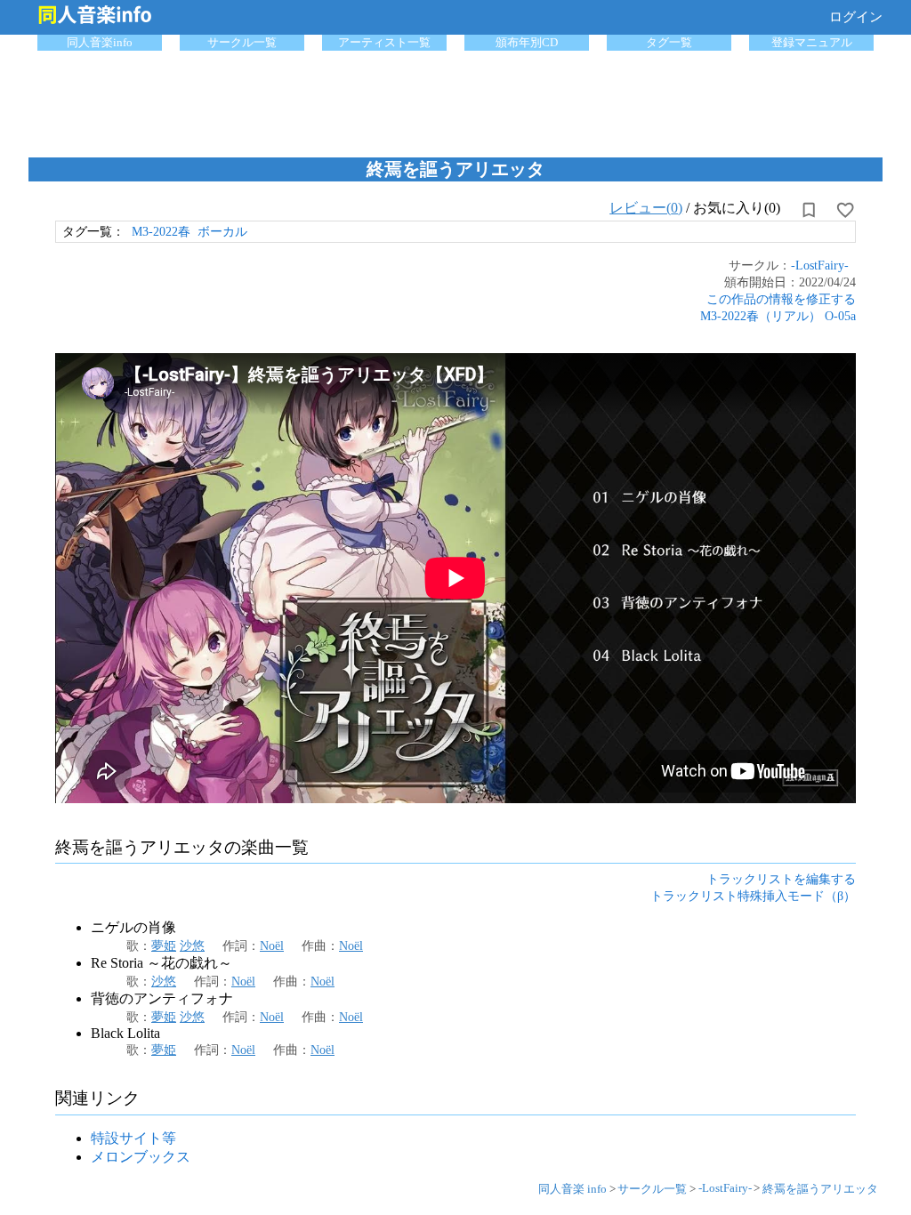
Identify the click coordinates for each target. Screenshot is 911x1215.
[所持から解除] (808, 210)
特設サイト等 (133, 1138)
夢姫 (163, 945)
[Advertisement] (455, 100)
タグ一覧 (669, 42)
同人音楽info (100, 42)
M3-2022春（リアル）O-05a (778, 316)
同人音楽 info (572, 1188)
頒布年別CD (527, 42)
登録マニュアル (811, 42)
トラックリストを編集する (781, 879)
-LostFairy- (820, 265)
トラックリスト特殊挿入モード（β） (753, 896)
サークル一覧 (242, 42)
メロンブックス (140, 1156)
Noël (272, 945)
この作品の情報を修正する (781, 299)
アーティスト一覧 (384, 42)
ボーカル (222, 231)
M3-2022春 (161, 231)
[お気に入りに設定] (845, 210)
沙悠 (192, 945)
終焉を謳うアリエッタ (820, 1188)
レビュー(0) (645, 207)
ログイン (856, 17)
